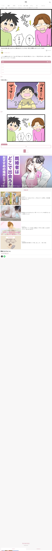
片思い (14, 5)
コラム (31, 5)
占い (37, 5)
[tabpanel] (26, 172)
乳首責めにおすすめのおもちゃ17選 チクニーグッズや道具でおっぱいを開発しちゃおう (36, 213)
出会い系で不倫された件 (4, 253)
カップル (20, 5)
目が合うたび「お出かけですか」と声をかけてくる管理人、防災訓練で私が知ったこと (36, 199)
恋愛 (8, 5)
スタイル (43, 5)
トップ (3, 5)
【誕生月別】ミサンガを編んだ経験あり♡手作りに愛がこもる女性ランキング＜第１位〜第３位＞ (36, 228)
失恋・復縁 (25, 5)
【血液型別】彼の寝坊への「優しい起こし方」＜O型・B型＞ (34, 242)
